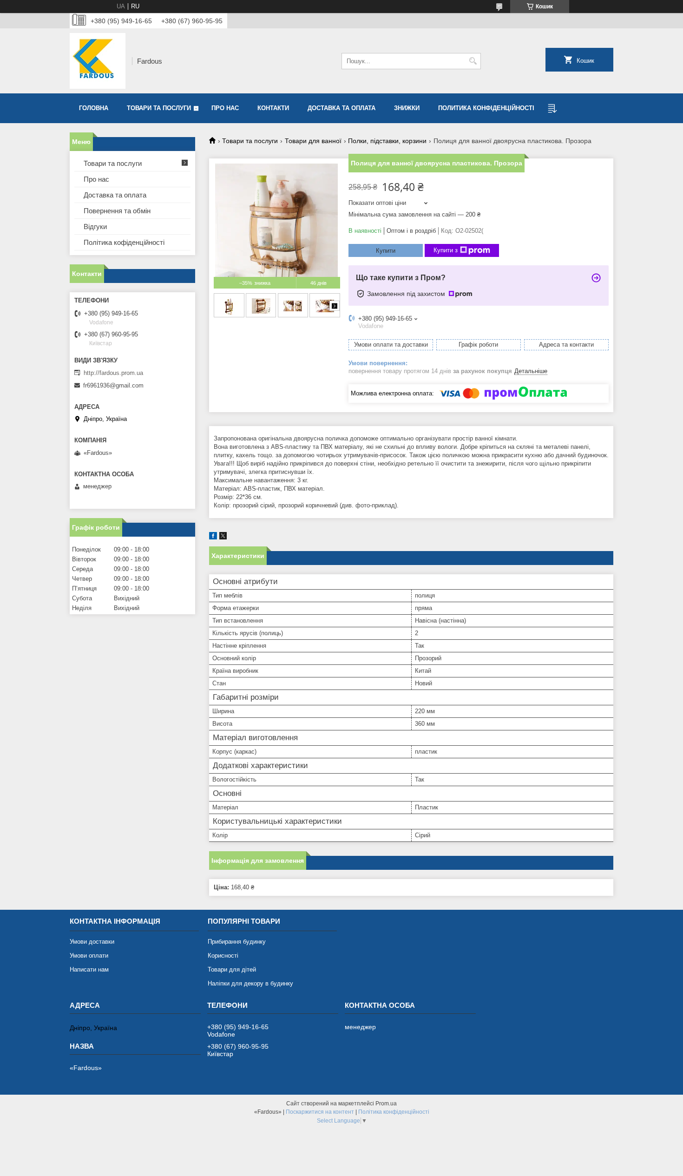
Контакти (273, 108)
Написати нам (89, 969)
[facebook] (213, 537)
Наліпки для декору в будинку (250, 983)
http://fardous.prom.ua (113, 372)
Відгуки (95, 226)
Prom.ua (386, 1103)
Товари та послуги (159, 108)
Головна (93, 108)
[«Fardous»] (97, 61)
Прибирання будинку (237, 941)
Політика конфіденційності (393, 1112)
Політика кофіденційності (124, 242)
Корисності (223, 955)
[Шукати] (473, 61)
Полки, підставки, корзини (387, 141)
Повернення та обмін (117, 211)
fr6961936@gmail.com (113, 385)
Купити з (445, 250)
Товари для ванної (313, 141)
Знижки (407, 108)
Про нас (225, 108)
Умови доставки (92, 941)
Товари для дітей (232, 969)
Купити (385, 250)
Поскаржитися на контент (320, 1112)
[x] (223, 537)
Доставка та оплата (341, 108)
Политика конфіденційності (486, 108)
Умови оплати (89, 955)
